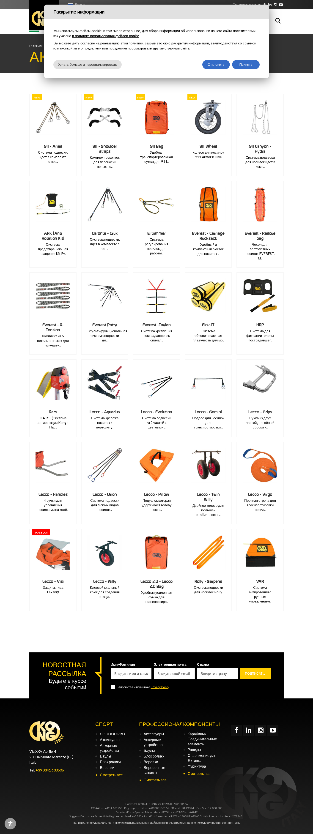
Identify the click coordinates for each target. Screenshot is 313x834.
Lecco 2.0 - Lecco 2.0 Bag (156, 584)
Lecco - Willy (104, 581)
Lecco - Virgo (260, 494)
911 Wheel (208, 146)
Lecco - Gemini (208, 411)
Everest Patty (104, 324)
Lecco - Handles (53, 494)
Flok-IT (208, 324)
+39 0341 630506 (50, 770)
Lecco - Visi (53, 581)
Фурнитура (197, 766)
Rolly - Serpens (208, 581)
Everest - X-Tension (52, 327)
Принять (246, 64)
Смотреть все (111, 775)
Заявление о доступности (203, 822)
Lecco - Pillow (156, 494)
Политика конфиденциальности (93, 822)
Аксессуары (110, 739)
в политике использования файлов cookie (105, 36)
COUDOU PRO (112, 734)
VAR (260, 581)
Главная (35, 46)
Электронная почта (170, 664)
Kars (53, 411)
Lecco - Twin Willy (208, 497)
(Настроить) (177, 822)
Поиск (278, 20)
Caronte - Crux (105, 233)
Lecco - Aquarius (105, 411)
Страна (203, 664)
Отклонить (216, 64)
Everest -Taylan (157, 324)
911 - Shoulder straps (105, 149)
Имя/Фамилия (123, 664)
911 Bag (156, 146)
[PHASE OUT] (53, 552)
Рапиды (194, 749)
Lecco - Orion (105, 494)
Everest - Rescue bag (260, 236)
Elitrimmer (156, 233)
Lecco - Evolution (156, 411)
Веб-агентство (231, 822)
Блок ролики (110, 762)
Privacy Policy (160, 687)
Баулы (105, 756)
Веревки (107, 767)
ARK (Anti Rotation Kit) (53, 236)
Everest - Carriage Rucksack (208, 236)
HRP (260, 324)
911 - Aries (53, 146)
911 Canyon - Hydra (260, 149)
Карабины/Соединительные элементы (202, 739)
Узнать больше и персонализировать (87, 64)
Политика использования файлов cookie (142, 822)
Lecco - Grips (260, 411)
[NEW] (53, 117)
